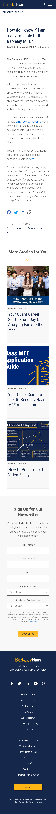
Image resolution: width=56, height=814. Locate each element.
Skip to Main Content (8, 11)
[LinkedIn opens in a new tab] (27, 684)
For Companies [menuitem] (28, 700)
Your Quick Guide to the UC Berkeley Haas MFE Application (26, 399)
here (31, 158)
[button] (45, 4)
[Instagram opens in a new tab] (43, 684)
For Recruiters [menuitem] (28, 706)
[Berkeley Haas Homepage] (13, 5)
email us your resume (28, 121)
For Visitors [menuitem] (28, 712)
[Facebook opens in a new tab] (12, 684)
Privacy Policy (32, 621)
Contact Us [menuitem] (28, 729)
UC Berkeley (36, 799)
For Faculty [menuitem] (28, 757)
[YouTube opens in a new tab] (35, 684)
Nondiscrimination (36, 802)
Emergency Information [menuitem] (28, 775)
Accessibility (23, 802)
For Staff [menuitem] (28, 763)
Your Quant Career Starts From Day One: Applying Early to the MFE (26, 322)
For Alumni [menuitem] (28, 769)
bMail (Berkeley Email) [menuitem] (28, 746)
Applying (21, 228)
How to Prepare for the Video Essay (28, 472)
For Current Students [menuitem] (28, 752)
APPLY (28, 787)
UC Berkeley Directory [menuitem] (28, 723)
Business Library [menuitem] (28, 718)
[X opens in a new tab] (19, 684)
